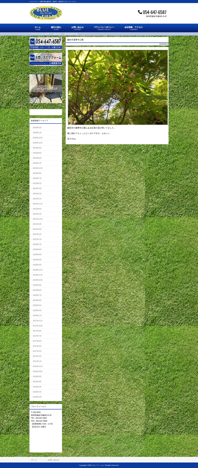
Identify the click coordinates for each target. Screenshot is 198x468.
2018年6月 (37, 300)
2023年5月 (37, 183)
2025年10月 (38, 138)
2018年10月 (38, 280)
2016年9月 (37, 376)
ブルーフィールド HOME (40, 34)
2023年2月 (37, 194)
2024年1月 (37, 163)
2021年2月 (37, 234)
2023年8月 (37, 173)
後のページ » (163, 149)
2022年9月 (37, 209)
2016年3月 (37, 397)
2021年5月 (37, 224)
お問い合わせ (53, 460)
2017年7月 (37, 336)
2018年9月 (37, 285)
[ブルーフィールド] (45, 19)
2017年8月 (37, 331)
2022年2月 (37, 214)
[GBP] (45, 105)
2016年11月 (38, 366)
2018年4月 (37, 310)
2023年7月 (37, 178)
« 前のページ (72, 149)
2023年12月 (38, 168)
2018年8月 (37, 290)
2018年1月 (37, 315)
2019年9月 (37, 249)
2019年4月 (37, 265)
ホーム (34, 460)
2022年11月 (38, 204)
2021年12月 (38, 219)
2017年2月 (37, 356)
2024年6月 (37, 158)
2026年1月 (37, 133)
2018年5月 (37, 305)
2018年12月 (38, 270)
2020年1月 (37, 244)
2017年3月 (37, 351)
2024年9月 (37, 148)
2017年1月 (37, 361)
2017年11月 (38, 321)
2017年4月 (37, 346)
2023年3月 (37, 188)
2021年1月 (37, 239)
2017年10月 (38, 326)
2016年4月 (37, 392)
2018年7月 (37, 295)
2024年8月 (37, 153)
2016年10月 (38, 371)
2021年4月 (37, 229)
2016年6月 (37, 381)
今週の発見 (57, 34)
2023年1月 (37, 199)
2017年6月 (37, 341)
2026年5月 (37, 127)
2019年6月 (37, 260)
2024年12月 (38, 143)
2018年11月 (38, 275)
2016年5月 (37, 387)
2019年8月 (37, 254)
